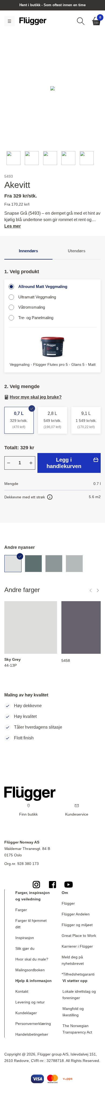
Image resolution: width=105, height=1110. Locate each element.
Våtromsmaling (31, 307)
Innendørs (28, 251)
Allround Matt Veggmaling (42, 286)
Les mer (12, 226)
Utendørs (76, 251)
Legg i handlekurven (64, 463)
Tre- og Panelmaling (35, 317)
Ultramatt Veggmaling (37, 297)
